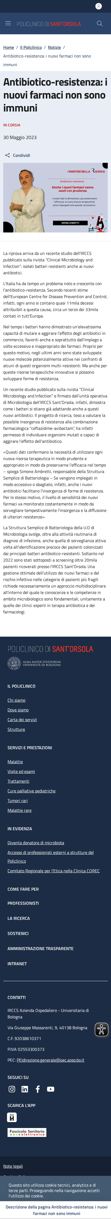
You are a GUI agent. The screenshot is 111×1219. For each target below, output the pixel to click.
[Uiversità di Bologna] (55, 663)
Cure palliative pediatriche (32, 791)
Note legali (13, 1166)
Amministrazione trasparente (41, 948)
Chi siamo (16, 700)
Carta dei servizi (22, 719)
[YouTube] (50, 1088)
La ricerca (19, 918)
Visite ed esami (21, 771)
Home (8, 47)
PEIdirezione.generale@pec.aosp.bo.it (50, 1060)
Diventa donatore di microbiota (36, 842)
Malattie (15, 761)
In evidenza (20, 828)
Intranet (17, 963)
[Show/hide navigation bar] (8, 23)
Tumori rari (18, 800)
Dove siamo (18, 710)
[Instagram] (12, 1088)
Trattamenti (18, 781)
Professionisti (23, 903)
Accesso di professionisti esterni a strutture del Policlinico (51, 856)
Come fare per (23, 889)
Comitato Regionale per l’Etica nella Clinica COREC (54, 870)
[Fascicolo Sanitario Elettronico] (27, 1132)
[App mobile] (12, 1116)
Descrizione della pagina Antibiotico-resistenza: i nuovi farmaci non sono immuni (56, 1210)
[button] (99, 23)
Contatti (17, 997)
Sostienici (18, 933)
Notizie (54, 47)
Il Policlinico (31, 47)
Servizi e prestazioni (30, 747)
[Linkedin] (24, 1088)
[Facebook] (37, 1088)
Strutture (16, 729)
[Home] (56, 23)
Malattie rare (20, 810)
